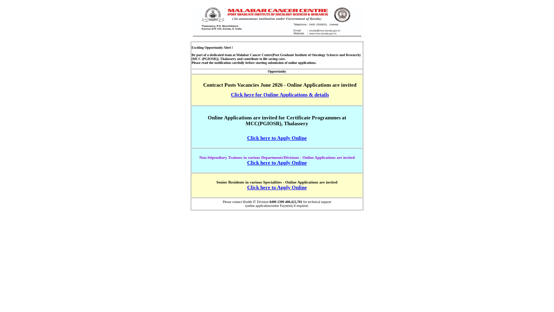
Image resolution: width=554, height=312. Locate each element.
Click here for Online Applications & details (280, 95)
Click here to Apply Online (277, 138)
